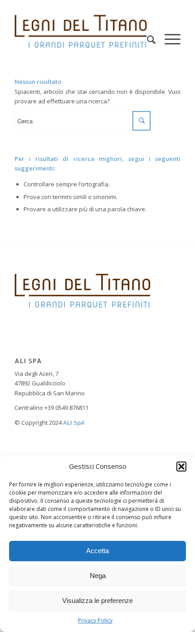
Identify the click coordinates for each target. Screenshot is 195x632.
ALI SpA (74, 422)
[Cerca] (147, 31)
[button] (181, 466)
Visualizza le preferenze (97, 600)
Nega (98, 575)
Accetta (97, 550)
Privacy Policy (95, 620)
